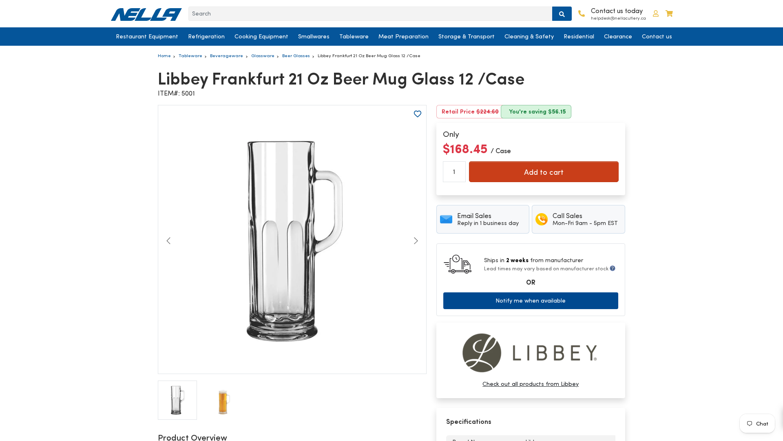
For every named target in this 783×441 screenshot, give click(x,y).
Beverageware (226, 55)
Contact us (657, 36)
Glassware (262, 55)
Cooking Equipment (261, 36)
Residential (579, 36)
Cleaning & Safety (529, 36)
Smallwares (314, 36)
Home (164, 55)
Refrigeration (206, 36)
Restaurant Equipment (147, 36)
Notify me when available (530, 300)
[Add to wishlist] (417, 113)
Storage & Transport (466, 36)
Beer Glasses (296, 55)
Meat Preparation (403, 36)
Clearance (618, 36)
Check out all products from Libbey (530, 384)
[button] (655, 14)
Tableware (354, 36)
